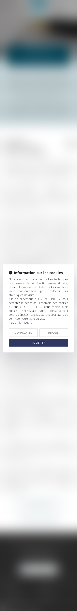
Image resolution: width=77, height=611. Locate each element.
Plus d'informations (20, 322)
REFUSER (53, 332)
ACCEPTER (38, 342)
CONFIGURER (23, 332)
